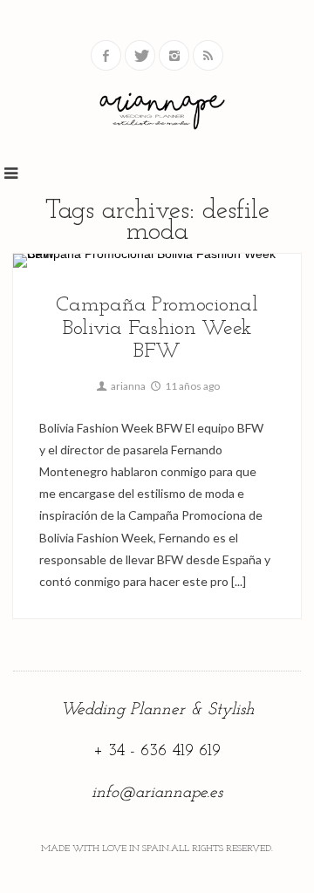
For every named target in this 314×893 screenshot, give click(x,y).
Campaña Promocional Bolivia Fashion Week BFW (156, 328)
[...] (237, 581)
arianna (127, 385)
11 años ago (191, 385)
